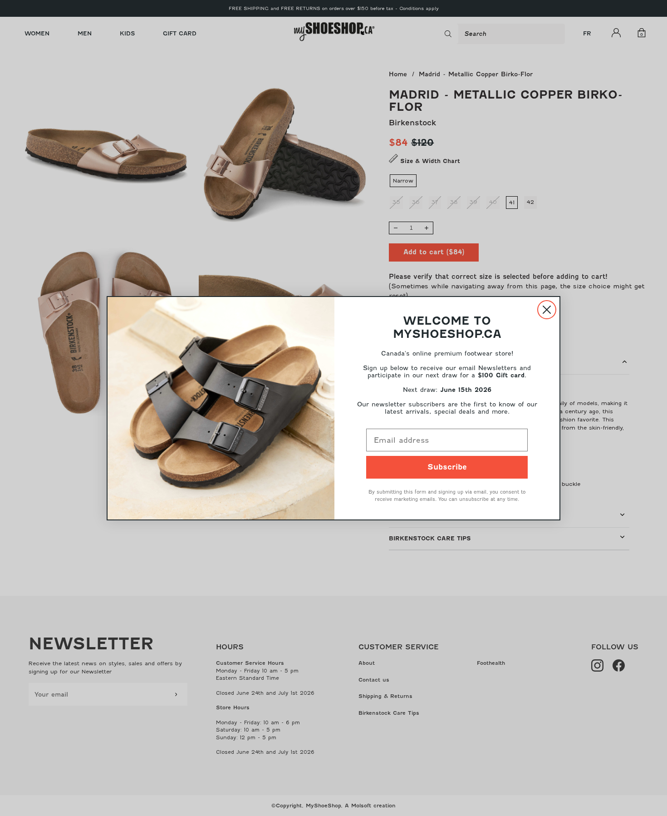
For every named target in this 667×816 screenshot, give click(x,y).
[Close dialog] (547, 310)
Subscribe (447, 467)
